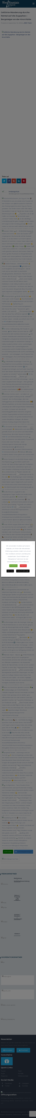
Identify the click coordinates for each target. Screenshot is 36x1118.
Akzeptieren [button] (13, 566)
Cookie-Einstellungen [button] (23, 571)
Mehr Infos (10, 571)
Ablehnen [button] (23, 566)
